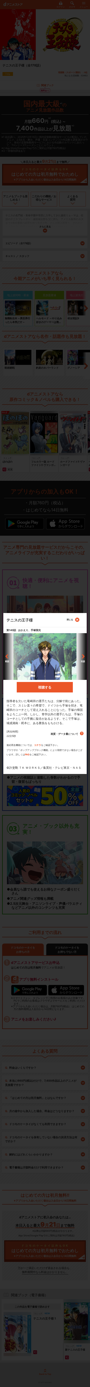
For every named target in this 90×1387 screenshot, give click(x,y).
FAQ (27, 754)
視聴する (44, 687)
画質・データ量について (65, 733)
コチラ (37, 745)
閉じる (70, 619)
